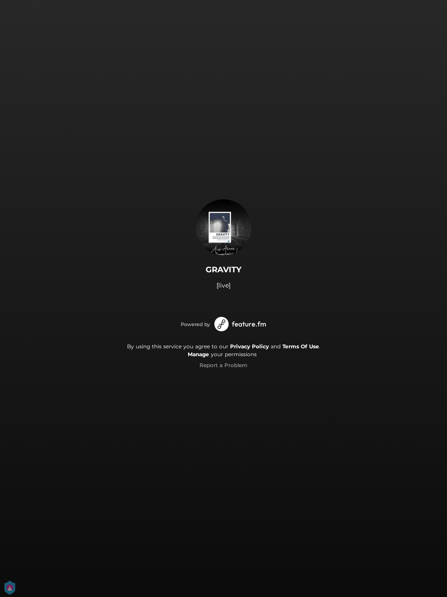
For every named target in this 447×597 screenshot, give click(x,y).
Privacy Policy (249, 346)
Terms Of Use (300, 346)
